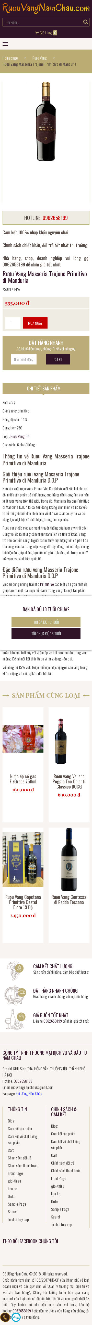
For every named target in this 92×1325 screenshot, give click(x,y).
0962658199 (52, 1021)
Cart (11, 1150)
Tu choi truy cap (18, 1219)
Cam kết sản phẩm (20, 1128)
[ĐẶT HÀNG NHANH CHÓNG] (15, 994)
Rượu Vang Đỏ (19, 436)
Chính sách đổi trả (19, 1157)
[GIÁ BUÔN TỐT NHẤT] (15, 1019)
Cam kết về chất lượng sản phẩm (22, 1139)
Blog (11, 1121)
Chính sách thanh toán (22, 1165)
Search (12, 1211)
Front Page (15, 1173)
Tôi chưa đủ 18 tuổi (46, 633)
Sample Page (17, 1204)
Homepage (10, 58)
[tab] (46, 388)
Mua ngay (35, 323)
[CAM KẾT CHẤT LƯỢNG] (15, 970)
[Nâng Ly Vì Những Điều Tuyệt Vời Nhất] (46, 12)
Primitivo (47, 584)
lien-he (12, 1188)
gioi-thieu (14, 1181)
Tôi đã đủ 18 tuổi (46, 622)
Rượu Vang (39, 58)
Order (12, 1196)
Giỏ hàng (47, 32)
